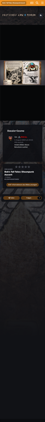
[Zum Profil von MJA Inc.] (10, 138)
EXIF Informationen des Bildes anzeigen (22, 185)
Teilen (12, 198)
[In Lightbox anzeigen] (22, 72)
